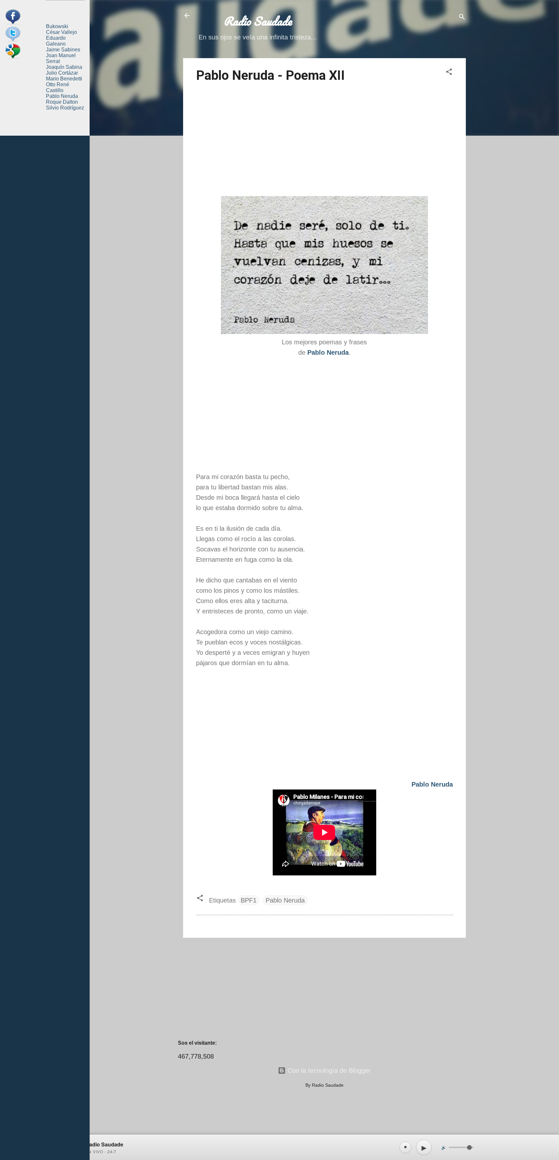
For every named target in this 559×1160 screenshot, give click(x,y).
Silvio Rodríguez (65, 107)
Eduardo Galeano (56, 41)
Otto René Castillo (57, 87)
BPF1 (249, 900)
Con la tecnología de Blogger (328, 1070)
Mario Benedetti (64, 78)
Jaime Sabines (63, 49)
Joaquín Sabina (64, 67)
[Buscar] (462, 17)
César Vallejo (61, 32)
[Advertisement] (324, 140)
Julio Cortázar (62, 73)
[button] (449, 72)
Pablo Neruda (285, 900)
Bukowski (57, 26)
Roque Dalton (62, 102)
